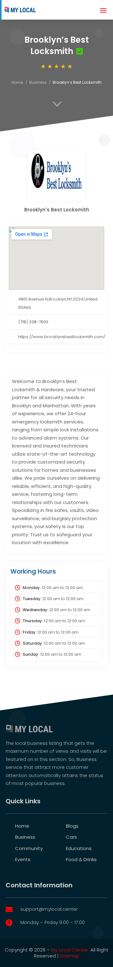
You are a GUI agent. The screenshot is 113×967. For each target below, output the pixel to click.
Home (17, 82)
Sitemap (69, 955)
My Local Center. (70, 949)
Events (22, 859)
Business (37, 82)
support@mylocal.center (49, 909)
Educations (79, 848)
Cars (71, 837)
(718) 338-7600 (33, 322)
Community (29, 848)
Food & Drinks (81, 859)
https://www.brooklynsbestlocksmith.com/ (61, 337)
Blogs (72, 826)
